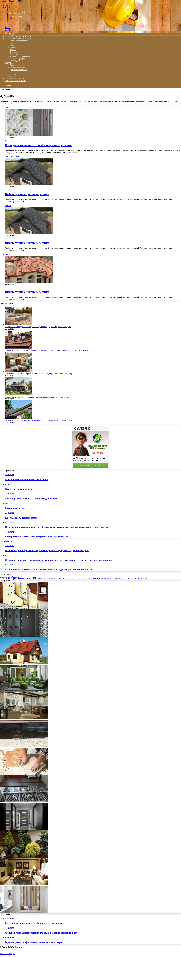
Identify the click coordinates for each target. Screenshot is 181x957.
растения (98, 578)
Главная (3, 89)
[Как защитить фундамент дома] (24, 746)
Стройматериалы (17, 54)
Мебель (13, 74)
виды (3, 577)
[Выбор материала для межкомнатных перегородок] (24, 608)
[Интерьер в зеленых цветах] (24, 691)
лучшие (67, 578)
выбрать (13, 578)
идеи (45, 578)
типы (136, 578)
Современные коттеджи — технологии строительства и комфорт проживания (37, 397)
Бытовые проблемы (15, 81)
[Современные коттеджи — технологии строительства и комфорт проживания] (18, 395)
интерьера (50, 578)
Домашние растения (18, 70)
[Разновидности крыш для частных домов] (24, 663)
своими (123, 578)
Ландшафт (14, 72)
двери (22, 578)
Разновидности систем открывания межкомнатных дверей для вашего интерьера (39, 373)
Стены (12, 47)
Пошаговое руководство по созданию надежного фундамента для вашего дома (38, 327)
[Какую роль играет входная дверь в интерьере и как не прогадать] (24, 636)
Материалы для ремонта (20, 56)
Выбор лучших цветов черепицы (27, 194)
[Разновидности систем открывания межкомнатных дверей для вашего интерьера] (18, 371)
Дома (12, 43)
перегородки (82, 578)
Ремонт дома (15, 61)
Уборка (13, 76)
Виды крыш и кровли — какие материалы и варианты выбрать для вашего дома (39, 420)
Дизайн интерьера (17, 67)
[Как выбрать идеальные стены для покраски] (24, 912)
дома (34, 578)
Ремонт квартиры (17, 58)
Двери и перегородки (19, 41)
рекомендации (106, 578)
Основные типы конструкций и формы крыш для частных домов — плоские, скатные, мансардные (47, 350)
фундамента (142, 578)
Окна (12, 45)
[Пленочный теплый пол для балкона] (24, 802)
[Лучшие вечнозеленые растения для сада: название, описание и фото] (24, 857)
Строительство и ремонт (19, 38)
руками (114, 578)
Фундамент (14, 52)
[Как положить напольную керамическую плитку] (24, 774)
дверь (28, 578)
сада (118, 578)
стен (129, 578)
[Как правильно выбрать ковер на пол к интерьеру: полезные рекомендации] (24, 884)
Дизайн (9, 63)
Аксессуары (15, 65)
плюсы (91, 578)
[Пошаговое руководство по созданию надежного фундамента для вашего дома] (18, 324)
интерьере (59, 578)
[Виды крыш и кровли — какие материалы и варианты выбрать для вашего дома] (18, 418)
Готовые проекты (15, 78)
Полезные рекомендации (19, 36)
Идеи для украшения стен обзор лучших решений (38, 145)
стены (132, 578)
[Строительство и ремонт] (12, 23)
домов (40, 578)
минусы (73, 578)
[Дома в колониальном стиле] (24, 719)
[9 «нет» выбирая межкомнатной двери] (24, 829)
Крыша (13, 50)
